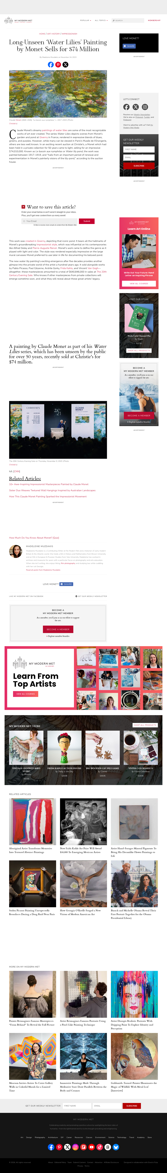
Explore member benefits (58, 636)
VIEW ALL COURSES (139, 283)
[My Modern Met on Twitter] (67, 1147)
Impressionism (69, 34)
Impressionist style (47, 244)
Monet (18, 120)
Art (22, 1137)
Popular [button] (85, 20)
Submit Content (79, 1162)
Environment (100, 1137)
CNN (16, 471)
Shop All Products (139, 350)
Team (69, 1162)
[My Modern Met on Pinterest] (59, 1147)
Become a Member (58, 629)
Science (111, 1137)
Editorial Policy (60, 1162)
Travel (131, 1137)
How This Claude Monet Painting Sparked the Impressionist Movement (48, 496)
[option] (86, 696)
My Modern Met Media (138, 126)
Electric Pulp (153, 1162)
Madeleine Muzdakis (50, 57)
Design (29, 1137)
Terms (87, 1166)
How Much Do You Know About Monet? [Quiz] (34, 537)
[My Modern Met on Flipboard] (83, 1147)
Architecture (53, 1137)
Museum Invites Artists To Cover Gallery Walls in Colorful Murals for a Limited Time (31, 1086)
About (50, 1162)
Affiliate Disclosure (111, 1162)
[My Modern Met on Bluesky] (116, 1147)
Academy (141, 1137)
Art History (53, 34)
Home (42, 34)
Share (67, 584)
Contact (90, 1162)
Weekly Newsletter (142, 114)
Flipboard (127, 120)
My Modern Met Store (24, 726)
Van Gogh (93, 268)
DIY (62, 1137)
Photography (40, 1137)
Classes (89, 1137)
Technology (121, 1137)
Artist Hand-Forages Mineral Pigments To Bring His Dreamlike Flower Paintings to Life (133, 852)
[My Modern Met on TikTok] (99, 1147)
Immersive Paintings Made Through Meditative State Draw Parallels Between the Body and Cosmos (83, 1086)
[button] (101, 20)
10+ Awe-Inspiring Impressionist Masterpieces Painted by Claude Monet (48, 484)
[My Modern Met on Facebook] (51, 1147)
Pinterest (139, 117)
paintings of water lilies (54, 130)
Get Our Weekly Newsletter (92, 596)
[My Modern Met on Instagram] (75, 1147)
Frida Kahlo (66, 268)
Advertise (98, 1162)
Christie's (13, 123)
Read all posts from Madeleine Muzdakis (43, 570)
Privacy (80, 1166)
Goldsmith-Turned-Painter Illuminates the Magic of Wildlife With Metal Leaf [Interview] (134, 1086)
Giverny (44, 137)
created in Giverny (35, 241)
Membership (154, 20)
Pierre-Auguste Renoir (45, 248)
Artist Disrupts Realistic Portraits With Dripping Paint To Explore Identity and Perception (132, 1024)
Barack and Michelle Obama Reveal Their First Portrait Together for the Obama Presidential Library (133, 914)
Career (69, 1137)
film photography (68, 563)
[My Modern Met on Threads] (108, 1147)
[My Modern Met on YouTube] (91, 1147)
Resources (79, 1137)
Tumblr (147, 117)
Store (150, 1137)
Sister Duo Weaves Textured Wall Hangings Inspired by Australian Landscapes (52, 490)
